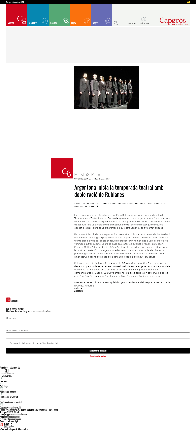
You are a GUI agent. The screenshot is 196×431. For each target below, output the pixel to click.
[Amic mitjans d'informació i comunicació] (98, 425)
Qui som (3, 381)
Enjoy (73, 23)
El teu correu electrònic (17, 330)
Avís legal (4, 386)
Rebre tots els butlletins (98, 350)
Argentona (78, 290)
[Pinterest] (93, 174)
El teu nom (11, 318)
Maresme (33, 23)
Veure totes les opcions (98, 356)
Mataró (11, 23)
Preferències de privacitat (11, 402)
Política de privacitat (9, 397)
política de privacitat (48, 343)
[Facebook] (76, 174)
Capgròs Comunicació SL (15, 2)
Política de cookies (8, 391)
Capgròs (168, 21)
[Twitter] (82, 174)
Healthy (53, 23)
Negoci (96, 23)
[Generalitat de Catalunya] (98, 373)
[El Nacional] (188, 2)
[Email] (99, 174)
